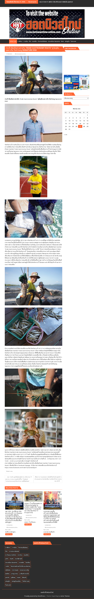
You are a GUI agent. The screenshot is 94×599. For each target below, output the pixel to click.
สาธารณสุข (15, 570)
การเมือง (14, 547)
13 (80, 121)
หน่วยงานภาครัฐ (24, 570)
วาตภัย (7, 566)
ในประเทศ (8, 585)
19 (76, 123)
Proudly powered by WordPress (34, 596)
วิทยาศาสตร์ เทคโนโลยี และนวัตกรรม (20, 566)
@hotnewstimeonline (20, 54)
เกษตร (18, 577)
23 (66, 126)
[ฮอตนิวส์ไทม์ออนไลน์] (6, 41)
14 (84, 121)
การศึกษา (7, 547)
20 (80, 123)
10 (69, 121)
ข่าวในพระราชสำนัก (10, 555)
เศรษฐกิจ (7, 581)
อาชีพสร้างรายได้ (24, 574)
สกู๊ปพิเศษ (7, 570)
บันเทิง (11, 559)
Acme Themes (65, 596)
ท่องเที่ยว (26, 555)
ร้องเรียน (28, 562)
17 (69, 123)
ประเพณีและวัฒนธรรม (11, 562)
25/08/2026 (9, 525)
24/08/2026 (28, 515)
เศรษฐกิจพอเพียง (16, 581)
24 (69, 126)
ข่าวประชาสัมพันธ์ (14, 551)
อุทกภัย (7, 577)
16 (66, 123)
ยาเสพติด (21, 562)
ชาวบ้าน (20, 555)
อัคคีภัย (7, 574)
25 (73, 126)
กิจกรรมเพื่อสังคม (23, 547)
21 (84, 123)
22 (87, 123)
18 (73, 123)
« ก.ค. (65, 134)
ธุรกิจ (6, 559)
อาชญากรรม (14, 574)
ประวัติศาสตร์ (18, 559)
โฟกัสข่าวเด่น (9, 471)
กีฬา (6, 551)
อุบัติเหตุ (13, 577)
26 (76, 126)
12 (76, 121)
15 (87, 121)
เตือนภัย (24, 577)
